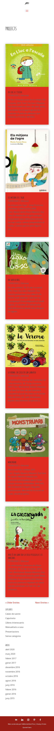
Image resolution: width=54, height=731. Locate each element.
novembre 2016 (12, 671)
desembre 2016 (12, 667)
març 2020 (10, 653)
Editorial (25, 95)
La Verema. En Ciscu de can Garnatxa (22, 372)
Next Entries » (42, 602)
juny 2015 (10, 698)
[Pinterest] (34, 720)
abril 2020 (9, 649)
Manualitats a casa (14, 627)
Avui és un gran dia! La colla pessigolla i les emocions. (25, 556)
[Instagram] (28, 720)
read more (13, 120)
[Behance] (16, 720)
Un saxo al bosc (14, 280)
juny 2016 (10, 685)
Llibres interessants (14, 622)
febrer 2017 (10, 658)
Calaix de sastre (12, 613)
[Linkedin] (22, 720)
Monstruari (12, 462)
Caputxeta (10, 618)
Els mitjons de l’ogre (16, 197)
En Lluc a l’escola (15, 92)
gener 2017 (10, 662)
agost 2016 (10, 680)
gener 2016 (10, 693)
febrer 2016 (10, 689)
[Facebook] (40, 720)
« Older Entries (12, 602)
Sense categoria (13, 636)
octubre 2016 (11, 676)
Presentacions (12, 631)
